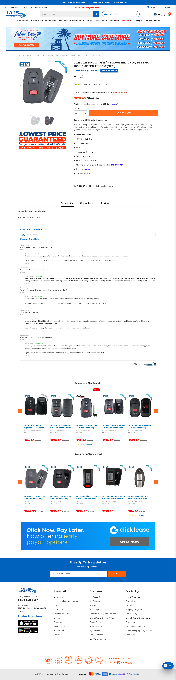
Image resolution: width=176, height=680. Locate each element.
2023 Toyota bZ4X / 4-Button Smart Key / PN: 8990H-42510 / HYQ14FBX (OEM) (62, 428)
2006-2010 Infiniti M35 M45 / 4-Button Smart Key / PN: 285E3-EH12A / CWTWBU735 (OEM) (138, 499)
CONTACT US (26, 7)
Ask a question (109, 71)
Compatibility (87, 203)
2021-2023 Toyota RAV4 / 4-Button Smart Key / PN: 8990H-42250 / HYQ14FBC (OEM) (113, 428)
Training (114, 20)
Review (105, 203)
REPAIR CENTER (41, 7)
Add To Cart (123, 113)
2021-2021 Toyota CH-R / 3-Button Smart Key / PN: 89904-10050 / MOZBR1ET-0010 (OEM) (61, 499)
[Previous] (21, 85)
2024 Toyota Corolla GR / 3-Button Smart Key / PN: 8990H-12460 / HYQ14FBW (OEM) (139, 428)
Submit (117, 574)
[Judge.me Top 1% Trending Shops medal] (99, 660)
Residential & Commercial (43, 20)
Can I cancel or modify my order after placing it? (38, 247)
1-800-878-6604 (12, 7)
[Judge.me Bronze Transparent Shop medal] (78, 660)
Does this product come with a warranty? (36, 337)
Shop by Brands (153, 20)
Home (19, 55)
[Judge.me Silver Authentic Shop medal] (68, 660)
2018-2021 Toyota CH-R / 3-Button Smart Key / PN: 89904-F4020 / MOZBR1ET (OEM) (35, 499)
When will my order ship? (30, 312)
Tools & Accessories (96, 20)
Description (67, 203)
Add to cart (35, 409)
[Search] (96, 14)
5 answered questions (85, 71)
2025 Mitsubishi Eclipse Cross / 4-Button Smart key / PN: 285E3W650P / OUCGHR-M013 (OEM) (87, 499)
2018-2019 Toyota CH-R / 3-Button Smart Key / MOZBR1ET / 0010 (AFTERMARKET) (87, 428)
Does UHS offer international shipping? (35, 270)
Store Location (157, 7)
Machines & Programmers (70, 20)
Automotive (21, 20)
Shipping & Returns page (145, 281)
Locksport (138, 20)
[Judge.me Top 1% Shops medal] (89, 660)
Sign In (168, 7)
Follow (22, 249)
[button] (26, 263)
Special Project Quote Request (88, 8)
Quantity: (78, 108)
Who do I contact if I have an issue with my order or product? (43, 290)
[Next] (63, 85)
